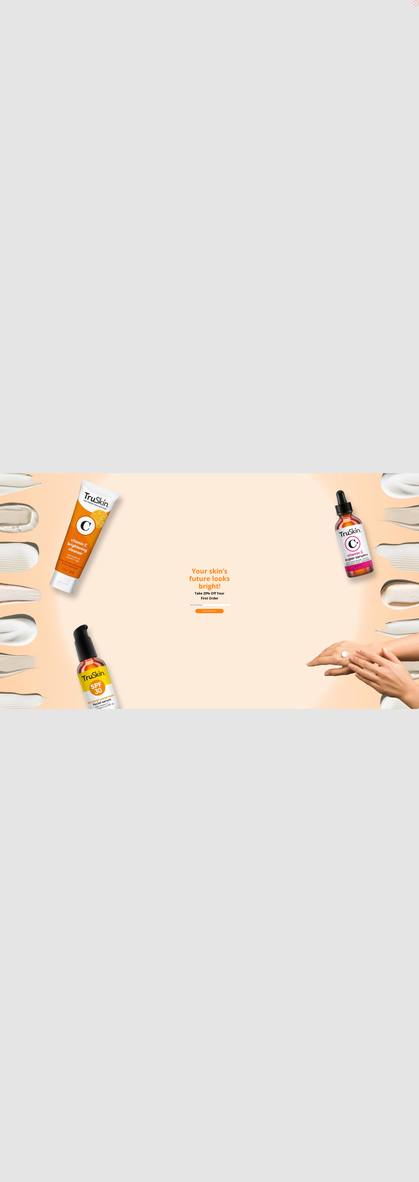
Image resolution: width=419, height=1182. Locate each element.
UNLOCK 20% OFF (209, 611)
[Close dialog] (416, 3)
